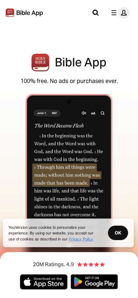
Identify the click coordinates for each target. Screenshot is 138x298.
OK (118, 233)
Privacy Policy (81, 239)
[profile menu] (118, 13)
